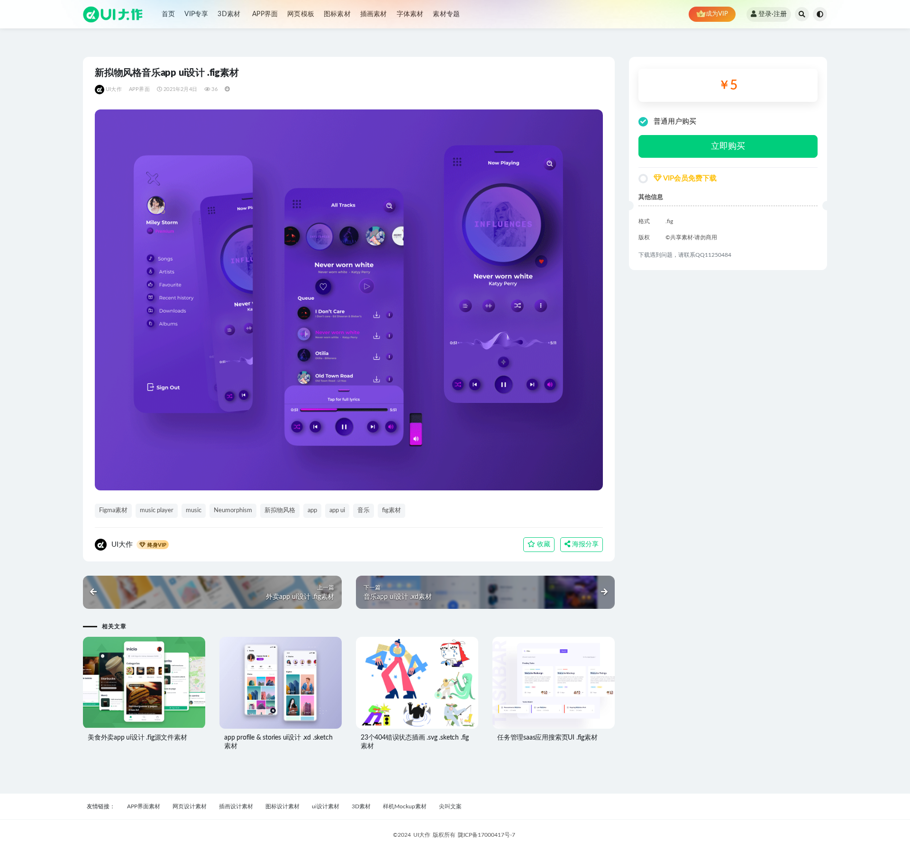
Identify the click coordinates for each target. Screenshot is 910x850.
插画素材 (373, 14)
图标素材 (337, 14)
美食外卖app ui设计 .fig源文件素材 (137, 737)
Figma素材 (113, 510)
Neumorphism (233, 510)
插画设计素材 (236, 806)
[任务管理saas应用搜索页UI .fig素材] (553, 683)
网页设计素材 (190, 806)
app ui (337, 510)
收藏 (542, 544)
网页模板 (300, 14)
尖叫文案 (450, 806)
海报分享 (584, 544)
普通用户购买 (675, 121)
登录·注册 (772, 14)
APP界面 (265, 14)
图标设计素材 (282, 806)
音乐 (363, 510)
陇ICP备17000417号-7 (486, 835)
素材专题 (446, 14)
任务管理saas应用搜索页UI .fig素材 (547, 737)
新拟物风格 (279, 510)
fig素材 (391, 510)
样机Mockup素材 (405, 806)
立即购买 (728, 146)
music (193, 510)
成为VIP (717, 14)
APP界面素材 (143, 806)
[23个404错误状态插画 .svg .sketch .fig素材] (417, 683)
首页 (168, 14)
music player (156, 510)
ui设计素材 (325, 806)
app (312, 510)
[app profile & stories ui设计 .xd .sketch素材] (280, 683)
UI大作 (114, 89)
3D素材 (229, 14)
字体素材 (410, 14)
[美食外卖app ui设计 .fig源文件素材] (144, 683)
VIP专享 (196, 14)
